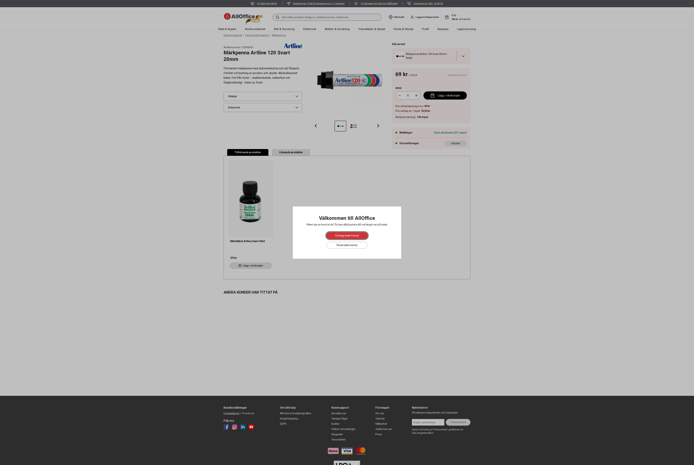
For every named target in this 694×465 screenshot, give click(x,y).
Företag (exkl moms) (347, 235)
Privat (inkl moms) (347, 245)
